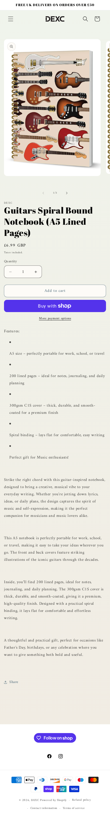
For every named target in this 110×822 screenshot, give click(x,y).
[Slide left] (43, 193)
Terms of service (74, 808)
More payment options (55, 318)
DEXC (35, 800)
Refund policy (81, 800)
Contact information (43, 808)
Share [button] (13, 682)
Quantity (10, 261)
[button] (11, 19)
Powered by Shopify (53, 800)
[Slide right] (67, 193)
